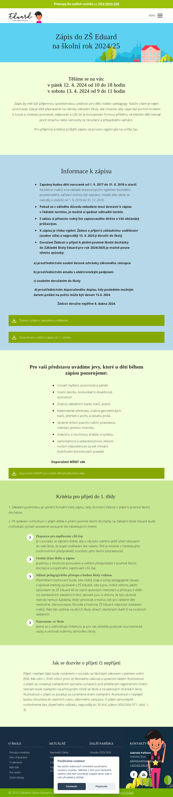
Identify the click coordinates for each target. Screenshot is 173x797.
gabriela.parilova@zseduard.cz (146, 760)
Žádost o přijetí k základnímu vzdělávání (43, 320)
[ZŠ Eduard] (25, 15)
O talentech (15, 762)
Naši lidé (14, 767)
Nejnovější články (59, 752)
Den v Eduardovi (18, 757)
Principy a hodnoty (19, 752)
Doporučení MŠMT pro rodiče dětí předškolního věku (52, 473)
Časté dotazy (16, 777)
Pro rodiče (15, 772)
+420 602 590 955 (140, 765)
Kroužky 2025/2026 (100, 752)
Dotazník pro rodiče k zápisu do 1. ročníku (45, 337)
